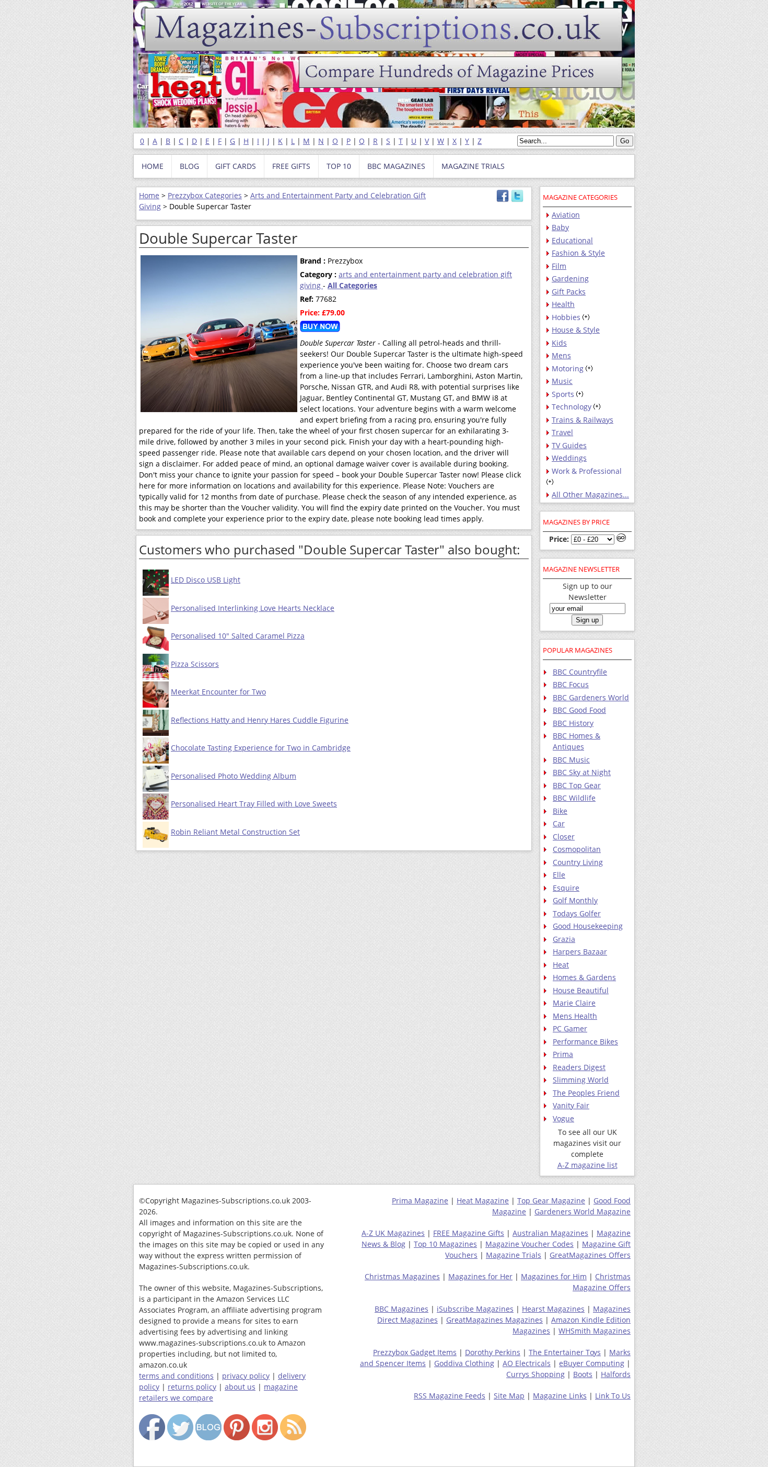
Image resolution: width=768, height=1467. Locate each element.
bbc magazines (396, 166)
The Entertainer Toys (565, 1352)
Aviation (566, 215)
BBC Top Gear (577, 785)
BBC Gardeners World (591, 697)
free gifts (291, 166)
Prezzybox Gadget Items (415, 1352)
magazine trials (473, 166)
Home (149, 195)
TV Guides (569, 445)
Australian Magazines (550, 1233)
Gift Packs (569, 292)
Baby (560, 227)
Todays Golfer (577, 913)
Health (563, 304)
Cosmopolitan (577, 849)
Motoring (568, 368)
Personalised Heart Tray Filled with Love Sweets (254, 804)
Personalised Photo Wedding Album (233, 776)
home (153, 166)
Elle (559, 875)
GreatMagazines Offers (590, 1255)
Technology (571, 407)
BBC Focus (571, 684)
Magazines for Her (480, 1276)
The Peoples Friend (586, 1093)
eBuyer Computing (591, 1363)
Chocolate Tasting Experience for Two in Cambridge (261, 748)
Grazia (564, 939)
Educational (572, 240)
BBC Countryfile (580, 672)
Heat (561, 965)
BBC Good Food (579, 710)
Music (562, 381)
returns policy (192, 1387)
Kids (559, 343)
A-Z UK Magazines (393, 1233)
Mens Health (575, 1016)
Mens (561, 355)
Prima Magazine (420, 1201)
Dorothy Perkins (492, 1352)
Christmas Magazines (402, 1276)
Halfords (616, 1374)
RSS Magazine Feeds (449, 1396)
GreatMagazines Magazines (494, 1320)
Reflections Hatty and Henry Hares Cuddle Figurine (259, 720)
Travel (562, 432)
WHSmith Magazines (594, 1331)
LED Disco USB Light (205, 580)
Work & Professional (587, 471)
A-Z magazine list (587, 1165)
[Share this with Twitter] (517, 199)
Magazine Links (560, 1396)
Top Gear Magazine (551, 1201)
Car (559, 823)
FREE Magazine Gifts (468, 1233)
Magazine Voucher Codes (529, 1244)
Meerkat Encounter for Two (218, 692)
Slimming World (581, 1080)
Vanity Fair (571, 1105)
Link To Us (613, 1396)
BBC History (573, 723)
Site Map (509, 1396)
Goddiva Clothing (464, 1363)
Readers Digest (579, 1067)
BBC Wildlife (574, 798)
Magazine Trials (513, 1255)
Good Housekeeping (588, 926)
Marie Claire (574, 1003)
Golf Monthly (575, 900)
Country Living (578, 862)
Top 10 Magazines (445, 1244)
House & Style (576, 330)
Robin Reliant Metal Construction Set (235, 832)
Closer (564, 836)
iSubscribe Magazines (475, 1309)
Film (559, 266)
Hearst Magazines (553, 1309)
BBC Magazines (401, 1309)
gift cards (235, 166)
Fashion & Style (578, 253)
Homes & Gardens (584, 977)
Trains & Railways (582, 420)
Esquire (566, 888)
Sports (563, 394)
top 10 (339, 166)
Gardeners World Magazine (582, 1211)
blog (189, 166)
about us (240, 1387)
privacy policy (246, 1376)
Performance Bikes (585, 1042)
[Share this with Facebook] (502, 199)
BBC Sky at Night (582, 772)
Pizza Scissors (195, 664)
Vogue (563, 1118)
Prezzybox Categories (205, 195)
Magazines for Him (554, 1276)
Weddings (569, 458)
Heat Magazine (483, 1201)
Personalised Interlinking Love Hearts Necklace (252, 608)
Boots (582, 1374)
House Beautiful (581, 990)
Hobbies (566, 317)
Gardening (570, 278)
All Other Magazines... (590, 494)
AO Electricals (527, 1363)
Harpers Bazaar (580, 952)
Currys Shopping (535, 1374)
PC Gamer (570, 1028)
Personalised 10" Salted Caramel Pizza (238, 636)
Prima (563, 1054)
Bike (560, 811)
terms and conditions (176, 1376)
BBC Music (571, 760)
